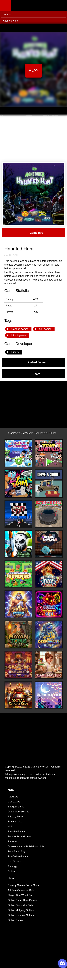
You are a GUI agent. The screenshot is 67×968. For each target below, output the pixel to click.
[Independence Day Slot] (48, 574)
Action (11, 871)
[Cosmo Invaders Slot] (48, 604)
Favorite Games (16, 831)
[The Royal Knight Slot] (18, 695)
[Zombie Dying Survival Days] (18, 544)
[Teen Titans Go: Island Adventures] (18, 453)
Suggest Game (16, 806)
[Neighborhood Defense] (18, 574)
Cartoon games (19, 329)
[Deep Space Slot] (48, 634)
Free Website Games (19, 836)
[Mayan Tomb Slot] (18, 634)
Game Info (36, 232)
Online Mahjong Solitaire (21, 910)
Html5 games (18, 335)
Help (10, 826)
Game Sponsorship (18, 811)
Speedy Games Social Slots (23, 885)
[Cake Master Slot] (48, 665)
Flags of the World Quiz (21, 895)
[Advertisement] (33, 139)
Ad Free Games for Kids (21, 890)
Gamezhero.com (40, 766)
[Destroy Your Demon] (48, 695)
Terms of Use (15, 821)
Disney (15, 352)
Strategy (12, 866)
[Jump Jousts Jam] (18, 483)
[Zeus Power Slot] (18, 604)
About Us (13, 796)
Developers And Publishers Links (26, 846)
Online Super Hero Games (22, 900)
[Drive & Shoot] (48, 483)
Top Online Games (18, 856)
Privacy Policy (16, 816)
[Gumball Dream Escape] (48, 544)
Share (36, 373)
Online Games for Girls (20, 905)
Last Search (14, 861)
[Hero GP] (18, 514)
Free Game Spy (16, 851)
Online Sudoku (16, 920)
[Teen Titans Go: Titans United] (48, 453)
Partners (12, 841)
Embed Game (36, 362)
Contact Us (14, 801)
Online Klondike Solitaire (21, 915)
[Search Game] (61, 6)
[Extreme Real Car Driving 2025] (48, 514)
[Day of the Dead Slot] (18, 665)
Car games (45, 329)
